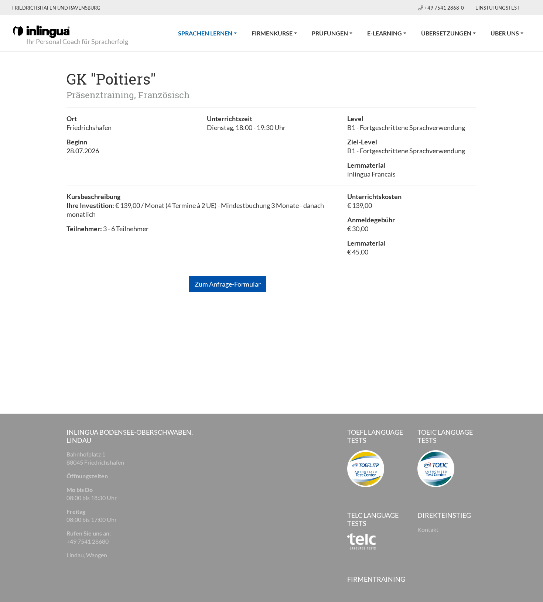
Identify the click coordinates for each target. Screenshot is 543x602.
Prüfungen (330, 33)
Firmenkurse (272, 33)
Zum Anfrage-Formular (228, 284)
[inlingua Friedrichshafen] (41, 31)
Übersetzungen (446, 33)
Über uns (505, 33)
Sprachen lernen (211, 33)
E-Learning (384, 33)
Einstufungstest (497, 8)
